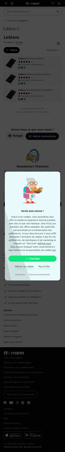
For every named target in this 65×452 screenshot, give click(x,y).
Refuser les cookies (24, 266)
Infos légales (20, 274)
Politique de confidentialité (39, 274)
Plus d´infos (44, 266)
